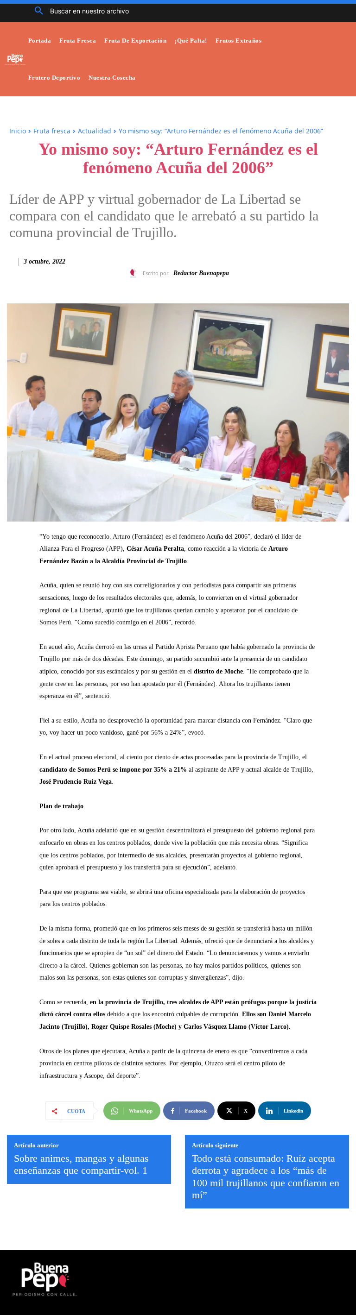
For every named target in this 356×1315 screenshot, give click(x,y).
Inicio (17, 130)
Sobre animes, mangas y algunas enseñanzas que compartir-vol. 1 (81, 1164)
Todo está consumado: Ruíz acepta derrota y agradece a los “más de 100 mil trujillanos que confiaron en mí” (265, 1176)
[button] (78, 11)
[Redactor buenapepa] (134, 273)
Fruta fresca (51, 130)
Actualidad (94, 130)
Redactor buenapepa (201, 273)
